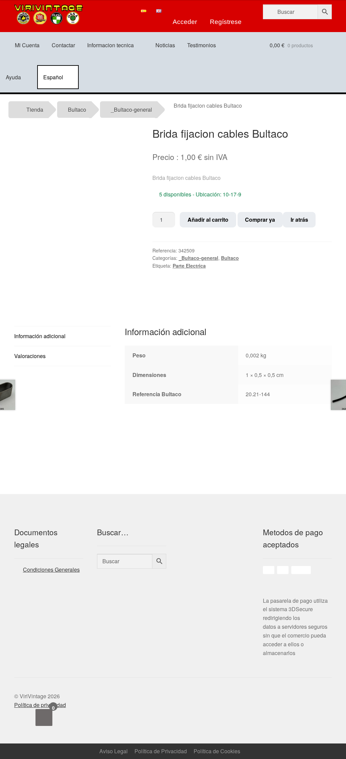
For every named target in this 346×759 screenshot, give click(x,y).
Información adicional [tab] (40, 336)
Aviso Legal (113, 751)
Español (53, 77)
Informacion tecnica (110, 45)
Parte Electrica (189, 265)
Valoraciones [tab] (30, 356)
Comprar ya (260, 219)
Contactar (63, 45)
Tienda (34, 109)
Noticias (165, 45)
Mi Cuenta (27, 45)
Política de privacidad (40, 705)
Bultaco (77, 109)
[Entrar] (185, 10)
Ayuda (13, 77)
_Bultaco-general (131, 109)
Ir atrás (299, 219)
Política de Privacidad (160, 751)
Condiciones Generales (51, 569)
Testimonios (201, 45)
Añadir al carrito (208, 219)
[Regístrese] (225, 10)
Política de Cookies (217, 751)
